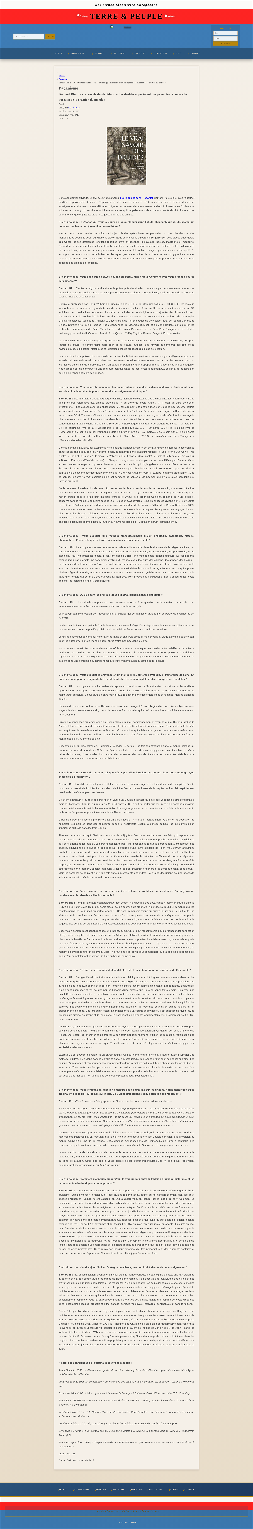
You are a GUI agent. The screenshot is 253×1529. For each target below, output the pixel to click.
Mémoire (99, 53)
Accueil (58, 53)
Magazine (140, 53)
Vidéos (179, 53)
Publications (160, 53)
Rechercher (54, 36)
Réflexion (119, 53)
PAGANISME (74, 108)
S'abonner (225, 43)
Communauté (77, 53)
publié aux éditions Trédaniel (136, 198)
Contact (195, 53)
